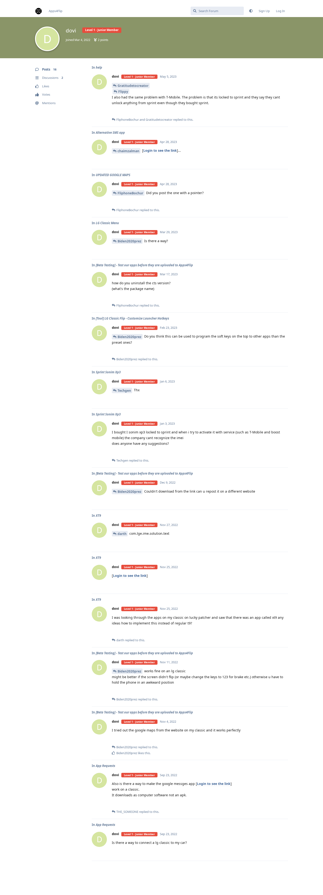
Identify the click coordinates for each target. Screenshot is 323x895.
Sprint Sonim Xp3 (108, 372)
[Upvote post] (269, 112)
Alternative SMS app (110, 132)
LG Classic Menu (107, 223)
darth (122, 533)
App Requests (105, 766)
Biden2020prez (129, 241)
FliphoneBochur (130, 193)
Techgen (124, 390)
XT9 (98, 515)
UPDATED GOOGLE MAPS (113, 175)
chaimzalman (128, 151)
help (99, 67)
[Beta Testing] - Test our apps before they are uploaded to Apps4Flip (144, 265)
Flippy (123, 91)
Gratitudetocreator (133, 85)
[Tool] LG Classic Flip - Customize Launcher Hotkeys (132, 318)
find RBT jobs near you (16, 2)
